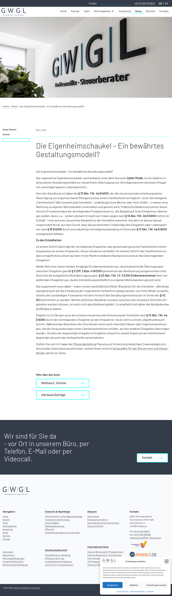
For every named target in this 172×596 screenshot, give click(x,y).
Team (5, 523)
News (5, 532)
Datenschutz (9, 555)
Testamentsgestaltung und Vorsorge (62, 532)
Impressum (150, 591)
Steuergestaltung (85, 344)
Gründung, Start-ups (54, 558)
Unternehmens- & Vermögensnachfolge (64, 516)
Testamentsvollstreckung (57, 519)
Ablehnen (134, 585)
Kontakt (6, 539)
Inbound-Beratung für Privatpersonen (105, 552)
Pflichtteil (49, 529)
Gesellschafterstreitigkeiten (58, 561)
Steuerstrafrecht (95, 526)
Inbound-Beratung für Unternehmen (104, 555)
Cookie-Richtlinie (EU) (13, 561)
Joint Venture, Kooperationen (59, 565)
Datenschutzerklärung (137, 591)
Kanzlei (6, 519)
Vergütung (8, 529)
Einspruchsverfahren (97, 519)
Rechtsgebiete (10, 526)
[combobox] (115, 3)
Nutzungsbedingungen (13, 558)
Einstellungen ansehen (156, 585)
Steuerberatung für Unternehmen (103, 523)
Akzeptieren (112, 585)
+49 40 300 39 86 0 (144, 3)
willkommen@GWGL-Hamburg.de (145, 538)
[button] (166, 561)
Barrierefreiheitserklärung (15, 565)
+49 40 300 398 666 (142, 534)
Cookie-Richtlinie (123, 591)
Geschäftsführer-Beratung (57, 555)
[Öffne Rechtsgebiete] (112, 11)
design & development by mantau (27, 588)
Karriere (6, 536)
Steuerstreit (93, 516)
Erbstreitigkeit (52, 523)
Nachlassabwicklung (54, 526)
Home (5, 516)
